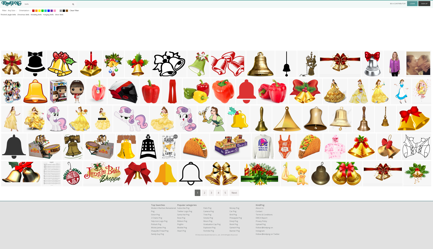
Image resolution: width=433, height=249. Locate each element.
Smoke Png (208, 218)
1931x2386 (67, 185)
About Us (260, 208)
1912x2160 (6, 76)
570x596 (307, 131)
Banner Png (235, 231)
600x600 (381, 158)
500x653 (90, 103)
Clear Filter (74, 10)
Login (412, 3)
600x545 (276, 131)
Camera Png (208, 211)
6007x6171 (130, 76)
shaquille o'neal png (159, 231)
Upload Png (261, 224)
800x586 (32, 158)
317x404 (314, 185)
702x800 (333, 131)
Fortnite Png (208, 231)
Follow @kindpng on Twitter (268, 234)
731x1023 (166, 103)
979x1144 (256, 158)
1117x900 (112, 103)
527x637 (27, 131)
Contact (259, 211)
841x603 (208, 185)
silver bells (59, 14)
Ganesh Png (235, 227)
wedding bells (36, 14)
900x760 (51, 76)
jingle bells (12, 14)
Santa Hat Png (183, 214)
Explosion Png (209, 227)
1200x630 (410, 76)
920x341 (214, 158)
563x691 (154, 131)
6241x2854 (324, 76)
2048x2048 (417, 103)
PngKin (180, 224)
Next (234, 192)
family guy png (157, 234)
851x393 (367, 185)
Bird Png (233, 214)
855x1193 (46, 185)
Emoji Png (234, 221)
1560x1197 (294, 103)
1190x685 (87, 185)
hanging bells (48, 14)
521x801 (379, 131)
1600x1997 (51, 131)
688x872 (67, 158)
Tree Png (207, 214)
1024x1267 (180, 131)
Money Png (234, 208)
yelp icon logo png (159, 221)
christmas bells (23, 14)
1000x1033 (280, 158)
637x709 (230, 131)
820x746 (127, 185)
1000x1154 (328, 158)
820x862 (327, 103)
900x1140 (352, 103)
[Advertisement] (67, 33)
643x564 (285, 185)
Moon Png (207, 221)
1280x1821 (374, 103)
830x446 (5, 185)
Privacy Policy (261, 221)
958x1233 (120, 158)
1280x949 (117, 131)
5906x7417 (108, 76)
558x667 (191, 76)
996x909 (351, 158)
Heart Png (181, 231)
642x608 (202, 131)
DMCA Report (261, 218)
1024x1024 (28, 103)
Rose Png (181, 218)
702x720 (5, 158)
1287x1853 (302, 76)
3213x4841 (367, 76)
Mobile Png (182, 227)
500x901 (254, 131)
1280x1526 (73, 131)
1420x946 (388, 76)
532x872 (395, 103)
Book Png (234, 224)
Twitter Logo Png (184, 211)
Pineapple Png (236, 218)
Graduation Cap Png (212, 224)
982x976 (182, 185)
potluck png (156, 224)
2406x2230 (188, 103)
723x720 (144, 103)
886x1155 (95, 131)
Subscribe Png (183, 208)
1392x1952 (164, 158)
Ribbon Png (182, 221)
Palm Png (207, 208)
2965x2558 (408, 185)
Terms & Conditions (264, 214)
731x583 (250, 76)
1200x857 (53, 103)
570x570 (185, 158)
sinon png (155, 214)
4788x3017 (245, 185)
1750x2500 (6, 131)
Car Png (233, 211)
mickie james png (158, 227)
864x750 (406, 158)
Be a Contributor (397, 3)
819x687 (261, 103)
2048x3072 (216, 103)
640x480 (155, 76)
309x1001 (279, 76)
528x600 (83, 76)
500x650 (5, 103)
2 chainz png (156, 218)
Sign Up (424, 3)
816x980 (28, 76)
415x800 (357, 131)
